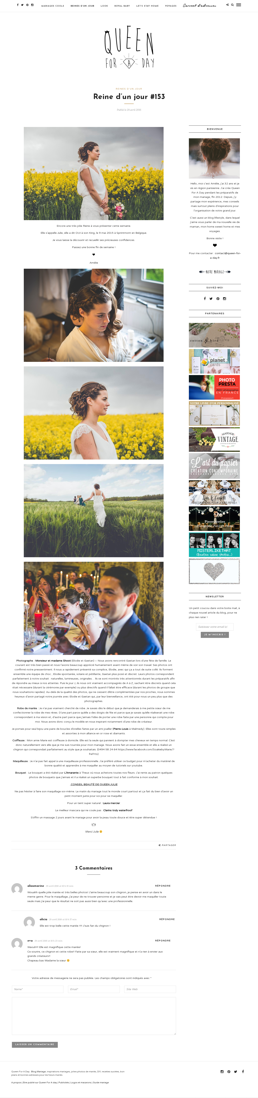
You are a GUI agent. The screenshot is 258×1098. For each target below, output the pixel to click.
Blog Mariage (38, 1071)
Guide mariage (101, 1082)
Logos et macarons (81, 1082)
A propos (16, 1082)
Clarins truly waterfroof (117, 810)
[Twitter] (211, 298)
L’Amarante (71, 772)
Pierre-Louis (120, 728)
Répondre (163, 886)
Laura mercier (111, 803)
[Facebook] (205, 298)
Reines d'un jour (129, 89)
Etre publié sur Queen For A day (40, 1082)
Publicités (64, 1082)
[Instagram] (32, 5)
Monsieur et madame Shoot (53, 660)
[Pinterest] (27, 5)
